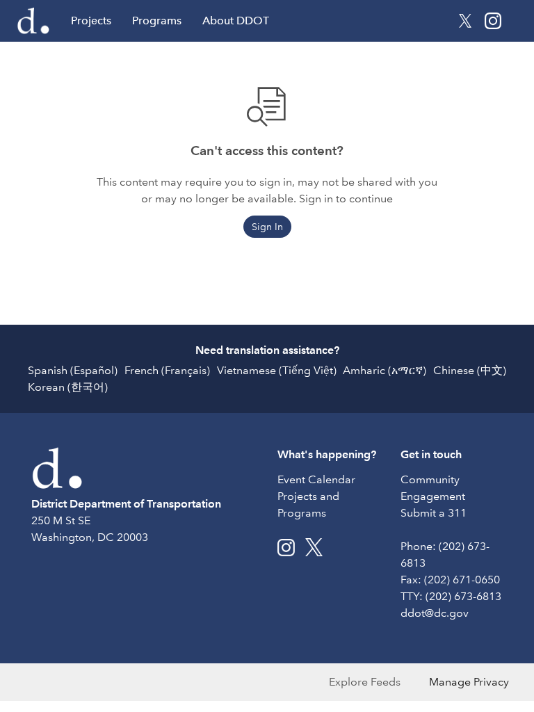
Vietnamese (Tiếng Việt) (277, 370)
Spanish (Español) (73, 370)
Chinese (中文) (469, 370)
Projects (91, 20)
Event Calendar (316, 479)
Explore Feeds (364, 681)
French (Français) (167, 370)
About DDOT (235, 20)
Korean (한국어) (68, 387)
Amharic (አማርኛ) (384, 370)
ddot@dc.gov (434, 613)
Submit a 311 (433, 512)
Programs (156, 20)
